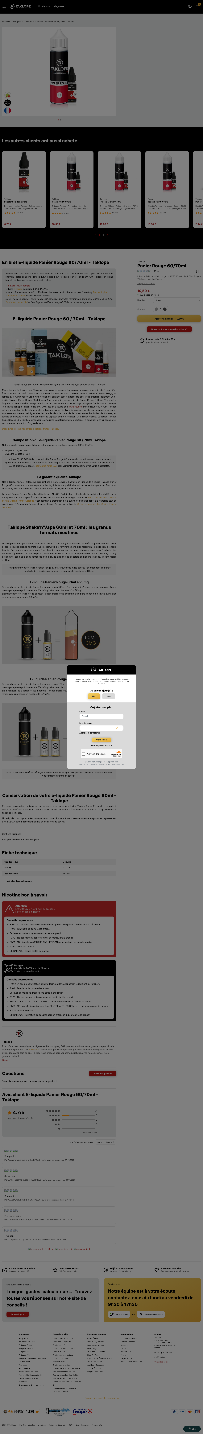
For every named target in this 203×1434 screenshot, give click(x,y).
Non (109, 696)
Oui (94, 696)
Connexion (101, 740)
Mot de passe (85, 723)
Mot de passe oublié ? (101, 745)
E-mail (82, 711)
